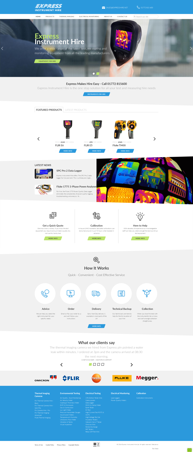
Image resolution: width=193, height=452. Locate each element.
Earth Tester (90, 407)
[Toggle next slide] (191, 48)
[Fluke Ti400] (125, 129)
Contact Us (122, 16)
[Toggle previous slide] (2, 48)
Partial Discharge (91, 427)
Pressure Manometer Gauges (70, 412)
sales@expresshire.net (117, 7)
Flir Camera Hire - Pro (42, 410)
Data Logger (90, 403)
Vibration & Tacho (66, 422)
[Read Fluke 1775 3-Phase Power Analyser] (44, 189)
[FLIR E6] (67, 129)
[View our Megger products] (147, 378)
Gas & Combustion (66, 407)
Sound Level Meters (67, 415)
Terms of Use (39, 445)
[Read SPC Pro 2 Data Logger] (44, 173)
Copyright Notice (73, 445)
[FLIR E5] (96, 129)
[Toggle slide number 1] (97, 73)
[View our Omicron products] (46, 378)
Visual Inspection (66, 424)
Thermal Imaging (66, 16)
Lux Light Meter (65, 410)
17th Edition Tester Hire (94, 398)
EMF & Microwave (66, 405)
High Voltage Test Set (93, 417)
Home (38, 16)
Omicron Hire (90, 424)
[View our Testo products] (96, 378)
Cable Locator (90, 400)
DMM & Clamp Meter (93, 405)
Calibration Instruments (144, 398)
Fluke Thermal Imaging (42, 417)
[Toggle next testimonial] (132, 364)
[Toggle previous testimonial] (61, 364)
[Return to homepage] (48, 7)
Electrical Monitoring (89, 16)
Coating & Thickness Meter (69, 403)
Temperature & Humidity (68, 417)
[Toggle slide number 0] (93, 73)
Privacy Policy (61, 445)
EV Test (88, 410)
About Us (108, 16)
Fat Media (155, 448)
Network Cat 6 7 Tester (94, 422)
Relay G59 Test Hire (92, 431)
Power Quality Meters (118, 400)
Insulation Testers (92, 419)
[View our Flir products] (71, 378)
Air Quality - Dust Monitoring (70, 398)
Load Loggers (115, 398)
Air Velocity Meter (66, 400)
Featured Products (49, 109)
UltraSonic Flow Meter (68, 419)
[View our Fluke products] (122, 378)
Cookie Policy (50, 445)
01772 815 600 (147, 7)
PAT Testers (89, 429)
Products (50, 16)
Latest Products (76, 109)
